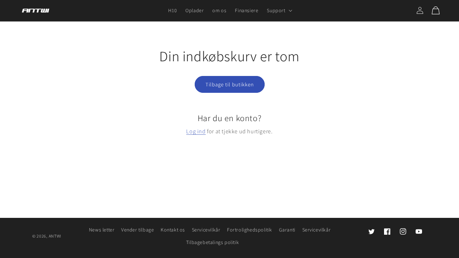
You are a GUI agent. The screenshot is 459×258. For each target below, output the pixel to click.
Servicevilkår (206, 229)
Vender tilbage (137, 229)
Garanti (287, 229)
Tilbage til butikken (229, 84)
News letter (102, 229)
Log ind (195, 131)
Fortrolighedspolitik (249, 229)
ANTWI (55, 236)
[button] (278, 10)
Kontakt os (173, 229)
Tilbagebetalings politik (212, 242)
